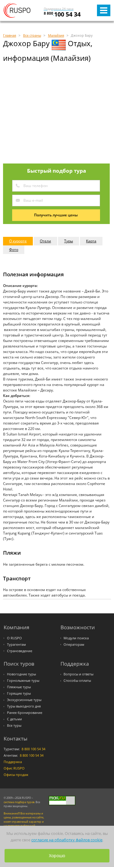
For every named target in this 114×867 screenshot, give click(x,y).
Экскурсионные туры (24, 700)
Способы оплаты (77, 680)
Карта (91, 241)
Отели (45, 241)
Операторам (74, 644)
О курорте (18, 241)
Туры (68, 241)
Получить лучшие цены (56, 215)
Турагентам (16, 644)
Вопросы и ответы (78, 674)
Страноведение (19, 651)
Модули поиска (76, 638)
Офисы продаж (16, 775)
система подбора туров (19, 802)
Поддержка (13, 762)
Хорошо (57, 855)
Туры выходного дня (24, 706)
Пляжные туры (19, 687)
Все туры (14, 725)
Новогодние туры (21, 674)
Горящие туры (19, 693)
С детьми (14, 719)
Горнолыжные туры (23, 680)
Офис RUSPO (14, 768)
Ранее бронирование (24, 713)
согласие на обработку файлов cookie (66, 840)
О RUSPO (14, 638)
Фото (13, 249)
